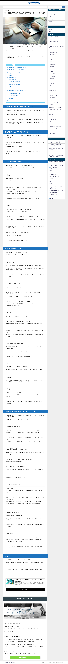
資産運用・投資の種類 (52, 90)
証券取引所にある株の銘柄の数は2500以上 (17, 67)
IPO (50, 85)
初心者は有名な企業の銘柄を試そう (15, 69)
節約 (50, 131)
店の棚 (51, 183)
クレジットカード (53, 133)
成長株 (10, 73)
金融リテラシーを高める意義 (54, 36)
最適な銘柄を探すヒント (13, 77)
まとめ (9, 100)
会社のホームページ (12, 79)
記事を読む (26, 589)
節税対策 (51, 116)
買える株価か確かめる (54, 194)
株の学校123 (51, 16)
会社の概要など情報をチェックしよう (15, 93)
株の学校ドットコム (53, 59)
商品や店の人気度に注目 (54, 188)
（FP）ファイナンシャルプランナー (56, 109)
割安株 (10, 75)
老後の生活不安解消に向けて (54, 41)
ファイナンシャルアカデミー (54, 14)
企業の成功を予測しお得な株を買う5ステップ (17, 90)
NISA (50, 121)
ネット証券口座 (52, 76)
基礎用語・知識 (52, 64)
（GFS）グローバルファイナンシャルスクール (56, 47)
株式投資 (6, 10)
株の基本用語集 (52, 73)
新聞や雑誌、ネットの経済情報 (14, 84)
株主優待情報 (52, 83)
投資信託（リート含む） (54, 95)
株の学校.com (51, 21)
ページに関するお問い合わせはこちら (9, 662)
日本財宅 (50, 29)
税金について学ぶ (52, 114)
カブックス (51, 19)
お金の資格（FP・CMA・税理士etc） (55, 107)
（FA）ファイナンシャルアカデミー (56, 49)
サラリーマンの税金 (53, 119)
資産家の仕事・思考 (53, 66)
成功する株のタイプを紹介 (13, 72)
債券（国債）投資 (53, 97)
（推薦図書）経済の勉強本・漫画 (55, 126)
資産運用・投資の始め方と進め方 (54, 61)
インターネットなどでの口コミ (14, 81)
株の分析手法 (52, 78)
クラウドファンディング (54, 102)
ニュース (51, 178)
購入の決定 (11, 98)
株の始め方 (51, 71)
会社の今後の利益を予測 (13, 95)
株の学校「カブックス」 (54, 52)
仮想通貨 (51, 104)
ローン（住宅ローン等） (54, 128)
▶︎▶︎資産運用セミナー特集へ (25, 657)
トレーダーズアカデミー (54, 54)
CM (10, 86)
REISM (50, 31)
